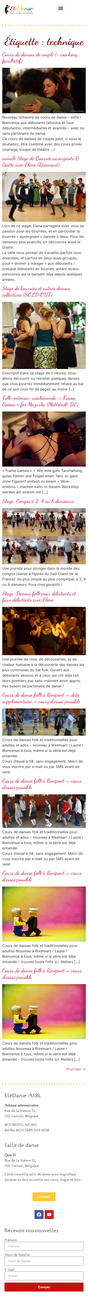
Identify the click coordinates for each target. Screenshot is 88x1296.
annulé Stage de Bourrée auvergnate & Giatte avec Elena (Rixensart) (40, 161)
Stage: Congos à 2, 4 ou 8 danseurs (37, 501)
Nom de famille (17, 1255)
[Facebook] (39, 1214)
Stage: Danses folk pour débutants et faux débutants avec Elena (39, 596)
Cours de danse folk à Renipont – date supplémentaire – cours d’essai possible (41, 698)
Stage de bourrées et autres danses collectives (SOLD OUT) (36, 291)
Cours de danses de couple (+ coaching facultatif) (39, 57)
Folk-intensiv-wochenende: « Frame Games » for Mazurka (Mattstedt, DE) (40, 401)
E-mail (9, 1269)
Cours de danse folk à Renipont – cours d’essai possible (41, 784)
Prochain (76, 1069)
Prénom (11, 1240)
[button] (61, 8)
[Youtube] (49, 1214)
